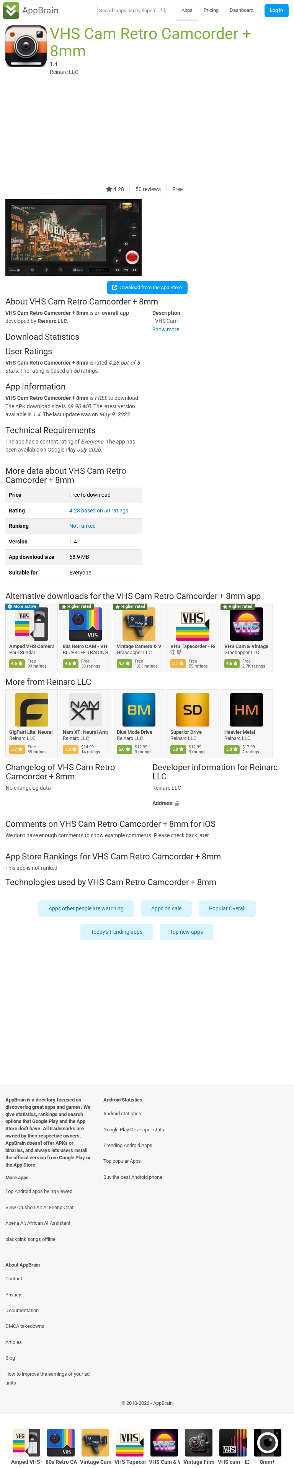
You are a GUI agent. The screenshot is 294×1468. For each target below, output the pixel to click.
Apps (187, 10)
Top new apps (186, 932)
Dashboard (241, 10)
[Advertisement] (146, 131)
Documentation (22, 1310)
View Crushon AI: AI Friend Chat (39, 1207)
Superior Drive (186, 732)
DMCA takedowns (24, 1326)
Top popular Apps (122, 1161)
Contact (13, 1278)
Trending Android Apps (127, 1145)
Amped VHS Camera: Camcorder (31, 646)
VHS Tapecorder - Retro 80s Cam (193, 646)
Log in (276, 10)
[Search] (163, 10)
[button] (220, 803)
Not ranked (82, 526)
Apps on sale (166, 908)
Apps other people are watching (86, 908)
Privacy (13, 1295)
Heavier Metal (239, 732)
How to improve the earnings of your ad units (47, 1378)
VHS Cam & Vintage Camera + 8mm (246, 646)
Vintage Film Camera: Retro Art (198, 1462)
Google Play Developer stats (133, 1130)
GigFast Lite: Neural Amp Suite (31, 732)
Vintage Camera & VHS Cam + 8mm (139, 646)
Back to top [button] (277, 1405)
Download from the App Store (149, 287)
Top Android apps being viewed (38, 1191)
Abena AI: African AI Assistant (37, 1223)
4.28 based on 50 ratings (98, 510)
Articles (13, 1342)
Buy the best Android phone (132, 1177)
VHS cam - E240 (233, 1462)
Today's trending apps (117, 932)
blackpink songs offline (30, 1239)
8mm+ (267, 1462)
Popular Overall (227, 908)
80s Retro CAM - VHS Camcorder (85, 646)
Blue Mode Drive (134, 732)
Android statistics (122, 1113)
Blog (10, 1358)
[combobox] (128, 10)
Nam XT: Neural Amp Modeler (85, 732)
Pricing (211, 10)
